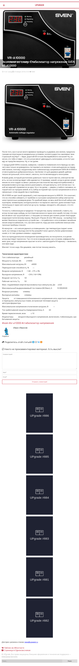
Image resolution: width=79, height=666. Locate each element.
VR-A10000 (15, 323)
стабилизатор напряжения (38, 323)
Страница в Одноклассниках (16, 650)
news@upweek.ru (31, 642)
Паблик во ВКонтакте (14, 648)
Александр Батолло (9, 656)
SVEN (6, 323)
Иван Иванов (20, 327)
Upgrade (39, 5)
